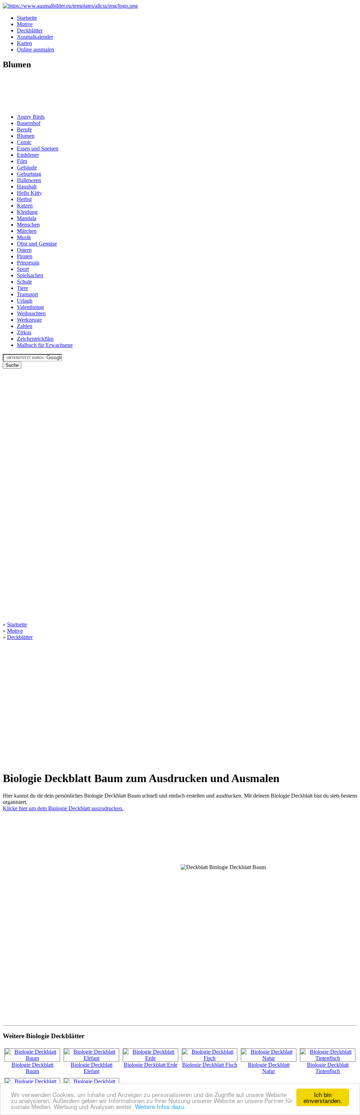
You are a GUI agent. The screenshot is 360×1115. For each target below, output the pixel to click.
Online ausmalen (35, 49)
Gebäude (27, 168)
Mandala (26, 218)
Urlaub (24, 301)
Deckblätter (30, 30)
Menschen (28, 225)
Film (22, 161)
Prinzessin (28, 263)
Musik (24, 237)
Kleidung (27, 212)
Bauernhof (28, 123)
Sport (23, 269)
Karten (24, 43)
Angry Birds (31, 117)
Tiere (22, 288)
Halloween (29, 180)
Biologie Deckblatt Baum (32, 1068)
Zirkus (24, 332)
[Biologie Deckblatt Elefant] (91, 1058)
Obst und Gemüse (37, 244)
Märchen (27, 231)
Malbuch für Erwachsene (45, 345)
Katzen (25, 206)
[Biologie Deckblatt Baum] (32, 1058)
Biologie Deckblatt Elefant (91, 1068)
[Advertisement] (24, 92)
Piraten (24, 256)
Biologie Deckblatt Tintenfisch (328, 1068)
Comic (24, 142)
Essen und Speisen (37, 148)
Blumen (25, 136)
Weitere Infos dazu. (160, 1106)
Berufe (24, 129)
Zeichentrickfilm (35, 339)
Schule (24, 282)
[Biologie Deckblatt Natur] (268, 1058)
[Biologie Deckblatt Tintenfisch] (327, 1058)
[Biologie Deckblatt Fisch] (209, 1058)
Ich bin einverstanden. (322, 1097)
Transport (27, 294)
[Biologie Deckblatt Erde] (150, 1058)
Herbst (24, 199)
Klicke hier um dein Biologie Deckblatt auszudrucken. (63, 808)
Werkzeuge (29, 320)
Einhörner (28, 155)
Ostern (24, 250)
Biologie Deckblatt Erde (151, 1065)
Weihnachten (31, 313)
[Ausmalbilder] (70, 6)
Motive (25, 24)
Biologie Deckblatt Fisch (209, 1065)
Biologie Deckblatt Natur (269, 1068)
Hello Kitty (29, 193)
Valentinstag (30, 307)
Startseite (27, 18)
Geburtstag (29, 174)
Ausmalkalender (35, 37)
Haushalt (27, 187)
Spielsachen (30, 275)
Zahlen (24, 326)
